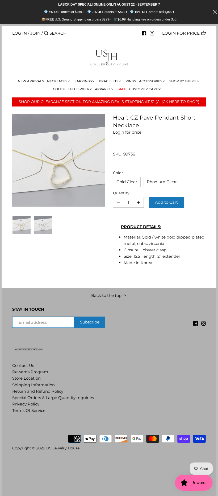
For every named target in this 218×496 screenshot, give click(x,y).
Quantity (121, 193)
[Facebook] (144, 33)
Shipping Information (33, 384)
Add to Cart (166, 202)
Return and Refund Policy (37, 391)
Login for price (181, 33)
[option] (21, 224)
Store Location (26, 378)
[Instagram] (152, 33)
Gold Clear (126, 181)
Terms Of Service (28, 410)
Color (118, 173)
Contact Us (23, 365)
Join (35, 33)
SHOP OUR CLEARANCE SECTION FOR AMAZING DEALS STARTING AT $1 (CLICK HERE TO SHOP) (109, 102)
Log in (19, 33)
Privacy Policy (25, 404)
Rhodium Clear (162, 181)
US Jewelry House (62, 448)
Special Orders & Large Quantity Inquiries (53, 397)
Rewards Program (30, 371)
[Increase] (138, 202)
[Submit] (46, 33)
